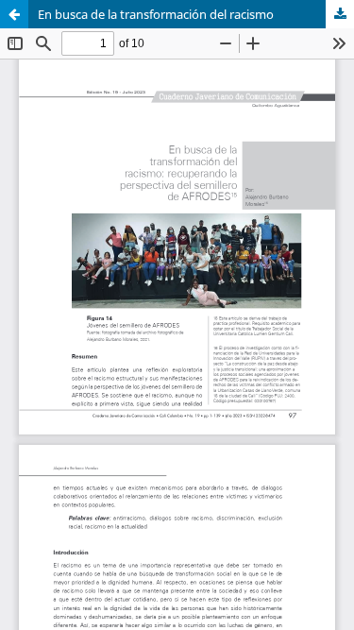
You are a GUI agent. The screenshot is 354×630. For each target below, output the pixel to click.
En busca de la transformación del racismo (156, 14)
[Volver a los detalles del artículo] (14, 14)
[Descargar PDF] (340, 14)
